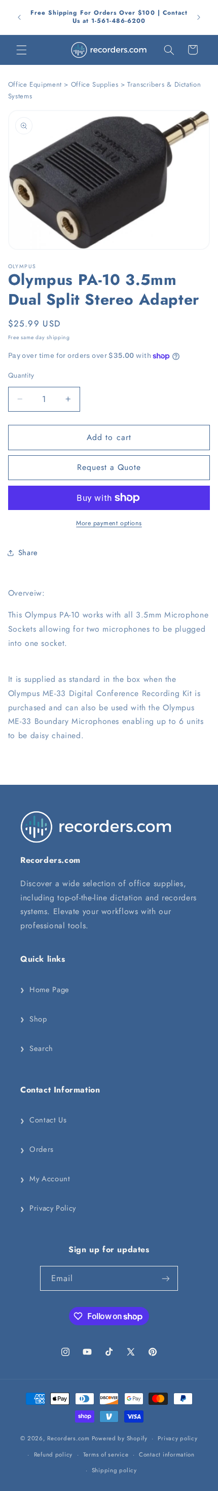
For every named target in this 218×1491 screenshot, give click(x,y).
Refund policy (53, 1454)
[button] (21, 49)
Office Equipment (35, 84)
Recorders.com (68, 1438)
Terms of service (106, 1454)
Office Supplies (94, 84)
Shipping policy (114, 1470)
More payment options (109, 523)
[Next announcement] (199, 17)
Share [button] (28, 552)
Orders (37, 1149)
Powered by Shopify (120, 1438)
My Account (45, 1179)
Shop (33, 1019)
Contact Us (43, 1120)
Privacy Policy (48, 1208)
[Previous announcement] (19, 17)
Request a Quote (109, 467)
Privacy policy (177, 1438)
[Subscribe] (165, 1278)
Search (36, 1048)
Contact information (167, 1454)
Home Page (44, 989)
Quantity (21, 375)
